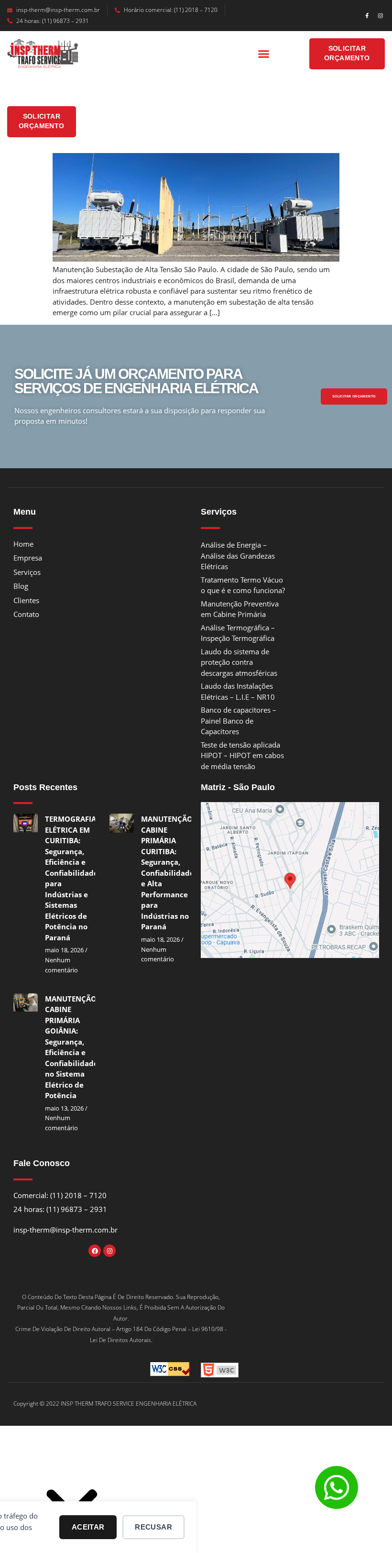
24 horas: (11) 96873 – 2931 (52, 21)
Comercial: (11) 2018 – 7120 (60, 1195)
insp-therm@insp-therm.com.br (58, 10)
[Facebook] (94, 1251)
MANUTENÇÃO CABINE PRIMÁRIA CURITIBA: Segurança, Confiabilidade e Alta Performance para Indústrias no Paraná (167, 872)
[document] (196, 1494)
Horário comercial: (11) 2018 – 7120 (171, 10)
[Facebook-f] (366, 15)
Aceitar (88, 1527)
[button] (264, 54)
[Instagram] (380, 15)
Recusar (153, 1527)
